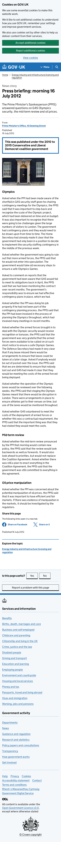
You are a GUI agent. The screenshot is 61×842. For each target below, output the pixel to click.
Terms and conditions (14, 784)
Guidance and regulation (16, 734)
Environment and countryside (19, 675)
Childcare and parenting (16, 635)
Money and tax (10, 686)
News (5, 728)
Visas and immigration (14, 698)
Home (5, 74)
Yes (34, 575)
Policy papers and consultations (20, 745)
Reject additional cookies (30, 50)
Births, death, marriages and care (21, 624)
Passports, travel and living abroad (22, 692)
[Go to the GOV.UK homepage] (13, 67)
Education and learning (15, 664)
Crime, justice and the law (17, 646)
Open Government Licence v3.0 (20, 807)
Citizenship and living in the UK (20, 641)
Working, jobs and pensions (18, 703)
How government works (16, 756)
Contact (37, 780)
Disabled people (11, 652)
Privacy (14, 776)
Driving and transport (14, 658)
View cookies (30, 57)
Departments (10, 722)
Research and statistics (16, 739)
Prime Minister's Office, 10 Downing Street (24, 125)
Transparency (10, 751)
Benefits (7, 618)
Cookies (26, 776)
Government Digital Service (18, 793)
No (47, 575)
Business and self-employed (18, 629)
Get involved (9, 762)
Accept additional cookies (30, 42)
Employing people (12, 669)
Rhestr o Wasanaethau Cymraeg (20, 789)
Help (5, 776)
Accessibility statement (16, 780)
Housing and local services (17, 681)
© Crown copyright (30, 834)
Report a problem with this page (30, 587)
